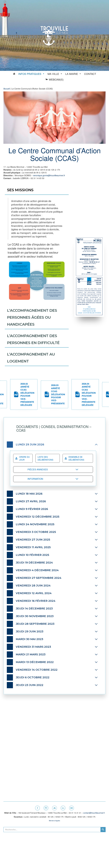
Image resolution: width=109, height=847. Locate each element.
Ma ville (53, 74)
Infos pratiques (29, 74)
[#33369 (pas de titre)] (14, 74)
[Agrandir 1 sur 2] (99, 241)
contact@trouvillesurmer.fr (94, 812)
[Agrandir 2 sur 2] (99, 280)
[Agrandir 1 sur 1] (62, 263)
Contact (90, 74)
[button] (24, 394)
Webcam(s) (56, 79)
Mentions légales (54, 821)
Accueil (6, 88)
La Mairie (71, 74)
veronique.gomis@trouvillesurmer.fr (49, 175)
